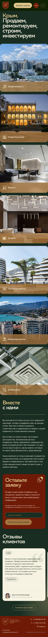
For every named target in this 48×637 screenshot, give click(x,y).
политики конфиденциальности (30, 507)
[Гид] (42, 5)
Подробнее (11, 579)
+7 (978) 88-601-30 (39, 619)
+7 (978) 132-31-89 (39, 623)
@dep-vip (42, 626)
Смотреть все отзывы (24, 607)
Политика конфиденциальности (10, 631)
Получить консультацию (18, 522)
